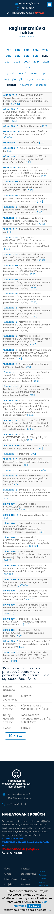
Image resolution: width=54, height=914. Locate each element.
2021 (7, 61)
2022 (17, 61)
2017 (17, 56)
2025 (46, 61)
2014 (36, 50)
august (29, 79)
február (22, 73)
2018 (26, 56)
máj (6, 79)
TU (48, 910)
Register (31, 36)
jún (14, 79)
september (43, 79)
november (26, 85)
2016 (8, 56)
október (11, 85)
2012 (17, 50)
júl (20, 79)
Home (22, 36)
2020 (45, 56)
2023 (27, 61)
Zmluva (18, 736)
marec (34, 73)
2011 (8, 50)
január (11, 73)
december (41, 85)
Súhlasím (34, 906)
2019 (35, 56)
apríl (44, 73)
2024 (36, 61)
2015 (45, 50)
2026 (27, 67)
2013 (26, 50)
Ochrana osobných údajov (43, 878)
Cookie (42, 871)
